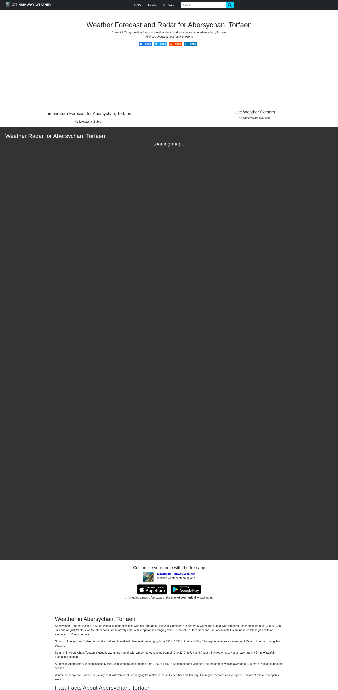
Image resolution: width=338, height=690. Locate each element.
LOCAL (152, 5)
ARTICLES (168, 5)
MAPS (137, 5)
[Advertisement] (169, 81)
